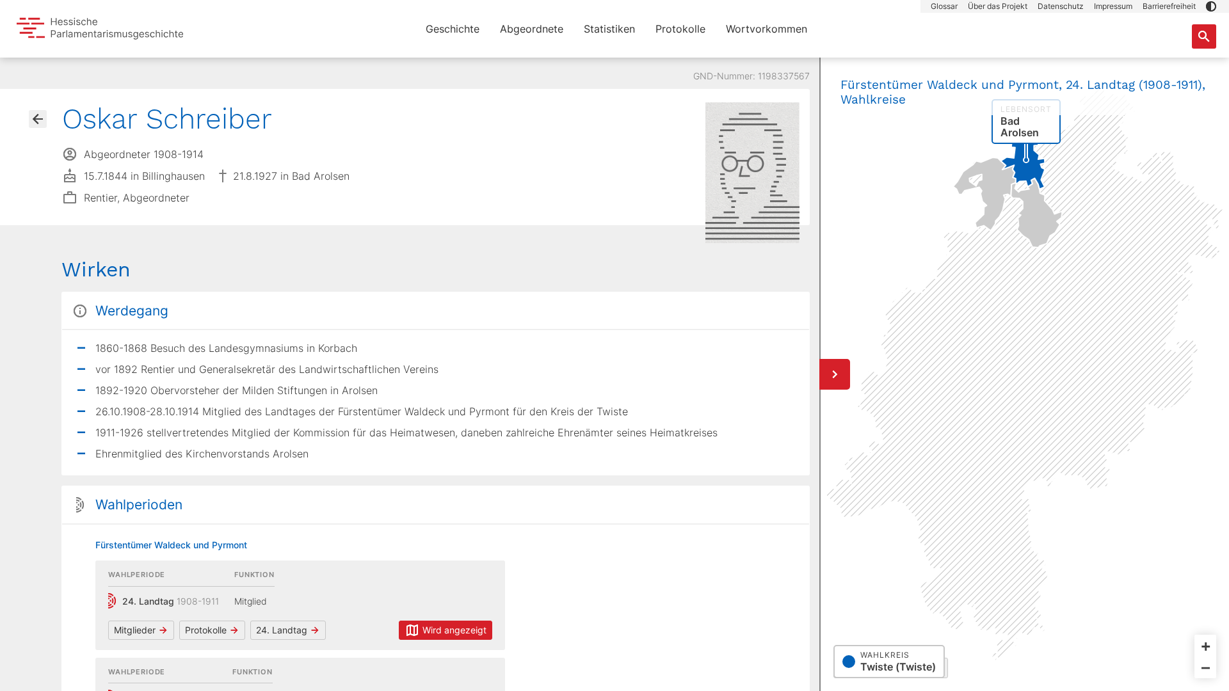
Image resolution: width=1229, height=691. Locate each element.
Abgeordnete (531, 28)
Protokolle (680, 28)
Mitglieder (135, 629)
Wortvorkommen (766, 28)
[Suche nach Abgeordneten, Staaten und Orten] (1204, 36)
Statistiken (609, 28)
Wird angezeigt (454, 629)
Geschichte (452, 28)
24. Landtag (281, 629)
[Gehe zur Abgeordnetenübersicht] (38, 119)
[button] (1211, 6)
